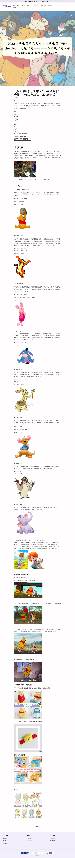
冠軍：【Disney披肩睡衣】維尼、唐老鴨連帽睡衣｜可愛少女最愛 (32, 688)
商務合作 (5, 843)
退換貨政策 (29, 840)
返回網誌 (38, 826)
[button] (65, 6)
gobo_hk (38, 855)
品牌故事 (5, 838)
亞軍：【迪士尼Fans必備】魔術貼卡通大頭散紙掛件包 (29, 721)
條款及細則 (29, 838)
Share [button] (17, 100)
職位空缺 (5, 840)
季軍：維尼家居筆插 (20, 755)
